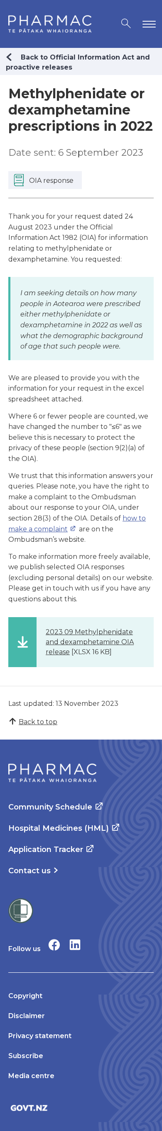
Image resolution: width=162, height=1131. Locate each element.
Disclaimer (26, 1016)
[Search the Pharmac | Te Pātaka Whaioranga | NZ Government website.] (126, 24)
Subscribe (25, 1056)
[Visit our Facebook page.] (54, 944)
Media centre (31, 1076)
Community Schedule (50, 807)
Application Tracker (45, 849)
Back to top (38, 722)
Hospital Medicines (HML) (58, 828)
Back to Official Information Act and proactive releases (78, 62)
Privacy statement (39, 1036)
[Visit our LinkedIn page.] (75, 944)
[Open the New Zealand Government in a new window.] (81, 1108)
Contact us (29, 870)
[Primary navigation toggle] (147, 24)
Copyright (25, 996)
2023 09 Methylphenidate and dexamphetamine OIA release (90, 642)
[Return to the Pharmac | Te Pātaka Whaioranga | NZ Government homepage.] (49, 24)
